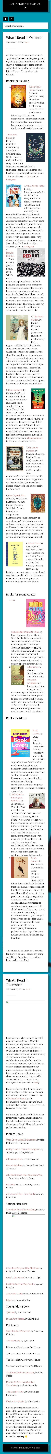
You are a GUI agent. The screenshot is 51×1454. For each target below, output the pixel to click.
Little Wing (32, 667)
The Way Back (13, 1340)
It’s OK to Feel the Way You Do (20, 1284)
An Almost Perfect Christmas (20, 1372)
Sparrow (10, 1312)
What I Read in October (24, 37)
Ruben (9, 1300)
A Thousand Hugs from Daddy (20, 1194)
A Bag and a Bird (14, 1159)
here (29, 176)
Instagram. (29, 246)
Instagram (11, 179)
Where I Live (34, 543)
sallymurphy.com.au (25, 4)
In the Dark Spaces (15, 1318)
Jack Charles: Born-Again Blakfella (17, 797)
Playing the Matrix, (15, 1401)
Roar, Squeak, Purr (16, 495)
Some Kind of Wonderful (18, 1331)
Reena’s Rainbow (14, 1165)
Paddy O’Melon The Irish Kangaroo (23, 1149)
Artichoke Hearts (17, 1098)
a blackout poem (35, 438)
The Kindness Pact (15, 1391)
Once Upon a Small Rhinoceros (21, 1139)
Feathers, (10, 1184)
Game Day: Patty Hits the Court (20, 1209)
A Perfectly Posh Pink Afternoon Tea (24, 1175)
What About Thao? (35, 185)
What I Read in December (17, 982)
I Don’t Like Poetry (15, 1277)
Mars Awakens (15, 390)
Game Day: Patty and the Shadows (22, 1268)
